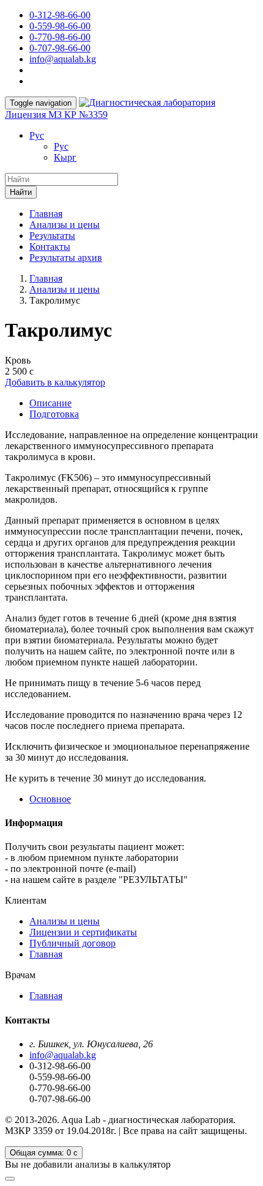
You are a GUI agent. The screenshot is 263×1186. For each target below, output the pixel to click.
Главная (45, 213)
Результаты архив (65, 257)
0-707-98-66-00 (60, 48)
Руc (36, 135)
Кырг (65, 157)
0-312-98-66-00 (60, 15)
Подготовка (54, 414)
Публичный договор (72, 943)
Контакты (49, 246)
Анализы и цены (64, 224)
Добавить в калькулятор (55, 382)
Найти (21, 192)
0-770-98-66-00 (60, 37)
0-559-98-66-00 (60, 26)
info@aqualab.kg (62, 59)
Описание (50, 403)
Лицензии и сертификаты (83, 932)
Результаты (52, 235)
